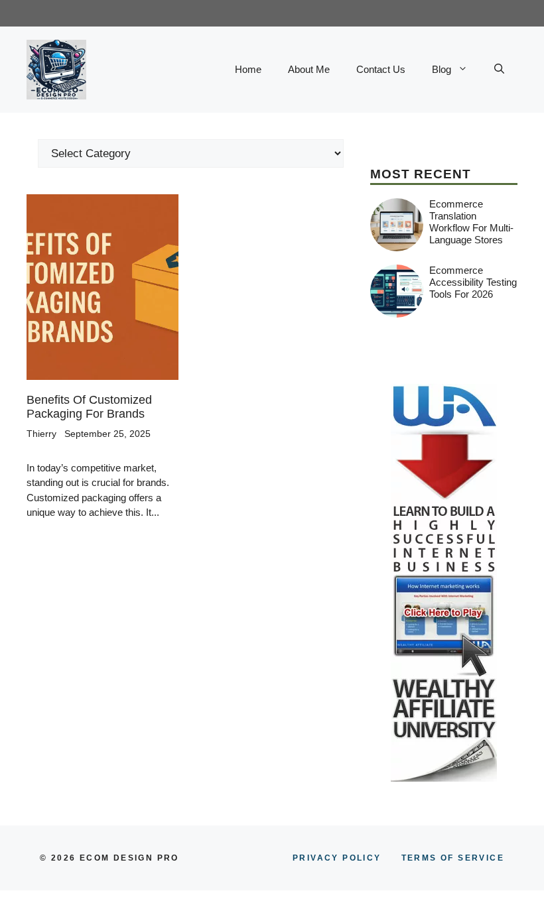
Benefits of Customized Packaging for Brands (89, 407)
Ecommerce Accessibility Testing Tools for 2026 (473, 282)
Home (248, 69)
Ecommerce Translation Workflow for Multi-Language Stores (471, 221)
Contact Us (380, 69)
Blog (441, 69)
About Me (309, 69)
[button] (499, 70)
